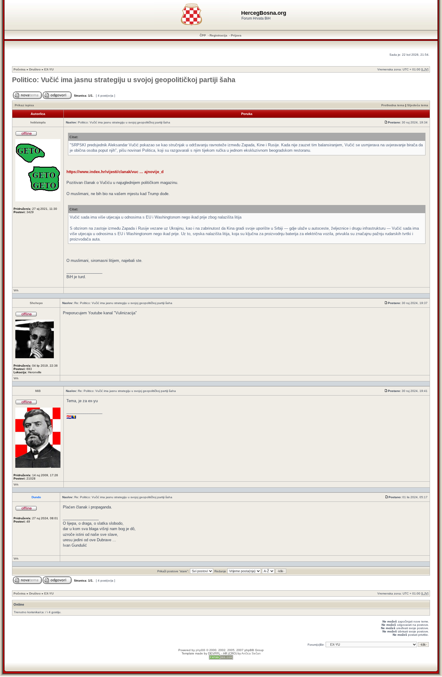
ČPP (203, 35)
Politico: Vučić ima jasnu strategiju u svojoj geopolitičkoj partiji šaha (123, 80)
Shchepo (36, 303)
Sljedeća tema (417, 105)
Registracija (218, 35)
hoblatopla (38, 122)
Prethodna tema (392, 105)
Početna (20, 69)
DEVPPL (214, 653)
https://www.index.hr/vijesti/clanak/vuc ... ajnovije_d (115, 171)
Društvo (35, 69)
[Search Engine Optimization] (221, 658)
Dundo (36, 497)
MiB (38, 391)
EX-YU (49, 69)
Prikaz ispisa (24, 105)
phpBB (200, 650)
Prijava (236, 35)
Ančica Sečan (251, 653)
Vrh (16, 290)
